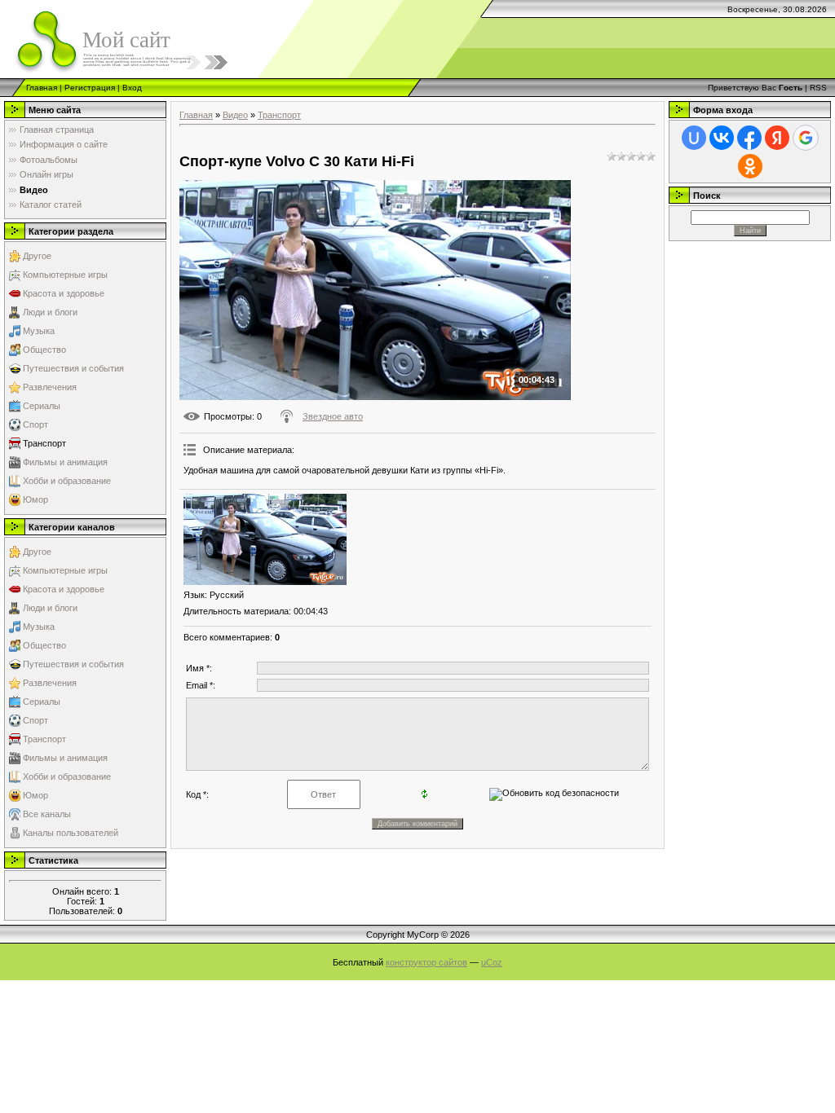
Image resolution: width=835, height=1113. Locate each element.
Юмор (35, 499)
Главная (41, 87)
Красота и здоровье (63, 293)
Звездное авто (333, 416)
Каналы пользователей (70, 833)
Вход (132, 87)
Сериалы (41, 406)
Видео (235, 115)
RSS (818, 87)
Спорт (35, 424)
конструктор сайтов (426, 962)
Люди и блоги (50, 312)
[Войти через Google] (806, 138)
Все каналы (47, 814)
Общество (44, 349)
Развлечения (50, 387)
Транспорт (44, 443)
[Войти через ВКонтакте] (721, 137)
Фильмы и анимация (65, 462)
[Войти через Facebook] (749, 137)
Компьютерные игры (65, 274)
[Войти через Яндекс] (777, 137)
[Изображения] (265, 540)
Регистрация (89, 87)
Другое (37, 256)
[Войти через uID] (694, 137)
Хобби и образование (67, 481)
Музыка (39, 331)
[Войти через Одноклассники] (750, 166)
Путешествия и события (73, 368)
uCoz (491, 962)
